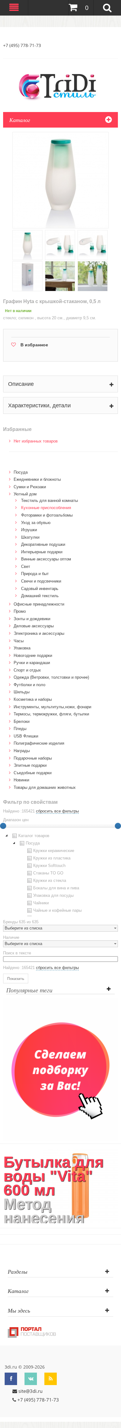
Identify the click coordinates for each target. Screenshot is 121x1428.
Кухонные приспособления (46, 507)
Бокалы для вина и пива (56, 888)
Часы (19, 641)
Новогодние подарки (33, 655)
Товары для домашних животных (45, 787)
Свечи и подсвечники (41, 581)
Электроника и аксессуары (39, 633)
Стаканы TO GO (48, 873)
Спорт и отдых (27, 670)
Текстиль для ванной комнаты (49, 500)
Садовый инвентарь (39, 588)
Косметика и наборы (33, 699)
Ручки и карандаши (32, 662)
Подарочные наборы (33, 758)
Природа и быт (35, 573)
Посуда (21, 472)
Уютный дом (25, 494)
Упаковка (22, 648)
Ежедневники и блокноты (37, 479)
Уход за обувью (36, 522)
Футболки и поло (29, 684)
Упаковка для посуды (53, 895)
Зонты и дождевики (32, 618)
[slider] (118, 826)
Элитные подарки (30, 765)
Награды (22, 750)
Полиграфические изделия (39, 743)
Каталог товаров (33, 835)
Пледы (20, 728)
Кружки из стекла (49, 880)
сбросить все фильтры (57, 811)
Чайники (41, 903)
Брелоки (21, 721)
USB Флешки (26, 736)
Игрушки (29, 529)
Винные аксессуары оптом (46, 559)
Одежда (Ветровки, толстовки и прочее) (51, 677)
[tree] (60, 874)
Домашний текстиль (40, 595)
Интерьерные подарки (41, 552)
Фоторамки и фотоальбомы (47, 515)
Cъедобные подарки (33, 772)
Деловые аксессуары (34, 626)
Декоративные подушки (43, 544)
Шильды (21, 692)
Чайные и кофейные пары (57, 910)
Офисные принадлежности (39, 604)
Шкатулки (30, 537)
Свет (25, 566)
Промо (20, 611)
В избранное (34, 344)
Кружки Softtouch (49, 865)
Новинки (21, 780)
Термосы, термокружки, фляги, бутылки (51, 714)
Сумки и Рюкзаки (30, 487)
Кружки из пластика (51, 858)
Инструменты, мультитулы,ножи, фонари (52, 707)
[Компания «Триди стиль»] (60, 86)
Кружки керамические (53, 850)
